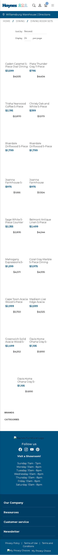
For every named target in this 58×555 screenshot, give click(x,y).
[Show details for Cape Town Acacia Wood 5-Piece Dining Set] (17, 290)
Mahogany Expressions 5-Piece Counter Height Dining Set (16, 263)
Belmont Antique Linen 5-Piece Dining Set (40, 222)
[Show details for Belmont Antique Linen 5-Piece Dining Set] (41, 210)
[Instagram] (26, 449)
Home (6, 21)
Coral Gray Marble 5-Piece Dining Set (40, 262)
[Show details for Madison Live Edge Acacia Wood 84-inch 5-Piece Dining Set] (41, 290)
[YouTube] (32, 449)
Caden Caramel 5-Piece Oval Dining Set (16, 66)
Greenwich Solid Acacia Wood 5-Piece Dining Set (15, 342)
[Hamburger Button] (53, 5)
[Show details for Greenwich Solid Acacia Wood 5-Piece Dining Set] (17, 329)
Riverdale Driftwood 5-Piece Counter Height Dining (16, 147)
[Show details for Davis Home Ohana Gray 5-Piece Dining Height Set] (29, 369)
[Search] (34, 5)
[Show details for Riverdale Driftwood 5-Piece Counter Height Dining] (17, 134)
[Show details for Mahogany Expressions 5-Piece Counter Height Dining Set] (17, 250)
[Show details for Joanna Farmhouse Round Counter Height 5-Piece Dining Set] (41, 170)
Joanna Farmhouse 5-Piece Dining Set (15, 182)
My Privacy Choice (41, 551)
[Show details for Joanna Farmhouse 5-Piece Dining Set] (17, 170)
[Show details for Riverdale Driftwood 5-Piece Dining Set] (41, 134)
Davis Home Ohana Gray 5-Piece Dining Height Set (26, 383)
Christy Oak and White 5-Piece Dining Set (39, 106)
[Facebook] (20, 449)
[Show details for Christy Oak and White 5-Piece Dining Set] (41, 94)
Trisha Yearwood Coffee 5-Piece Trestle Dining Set (16, 106)
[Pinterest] (37, 449)
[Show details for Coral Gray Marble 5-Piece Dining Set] (41, 250)
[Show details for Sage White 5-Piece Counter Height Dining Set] (17, 210)
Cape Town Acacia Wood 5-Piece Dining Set (16, 302)
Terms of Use (31, 543)
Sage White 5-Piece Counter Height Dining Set (16, 222)
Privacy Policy (12, 543)
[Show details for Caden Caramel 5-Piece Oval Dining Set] (17, 54)
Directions (44, 14)
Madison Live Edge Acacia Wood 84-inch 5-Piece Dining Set (39, 303)
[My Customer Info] (40, 5)
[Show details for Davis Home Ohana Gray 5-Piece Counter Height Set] (41, 329)
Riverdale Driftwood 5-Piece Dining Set (40, 146)
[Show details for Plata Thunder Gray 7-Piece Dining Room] (41, 54)
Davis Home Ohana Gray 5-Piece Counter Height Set (38, 343)
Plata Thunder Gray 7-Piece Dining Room (38, 66)
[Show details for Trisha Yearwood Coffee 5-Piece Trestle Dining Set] (17, 94)
